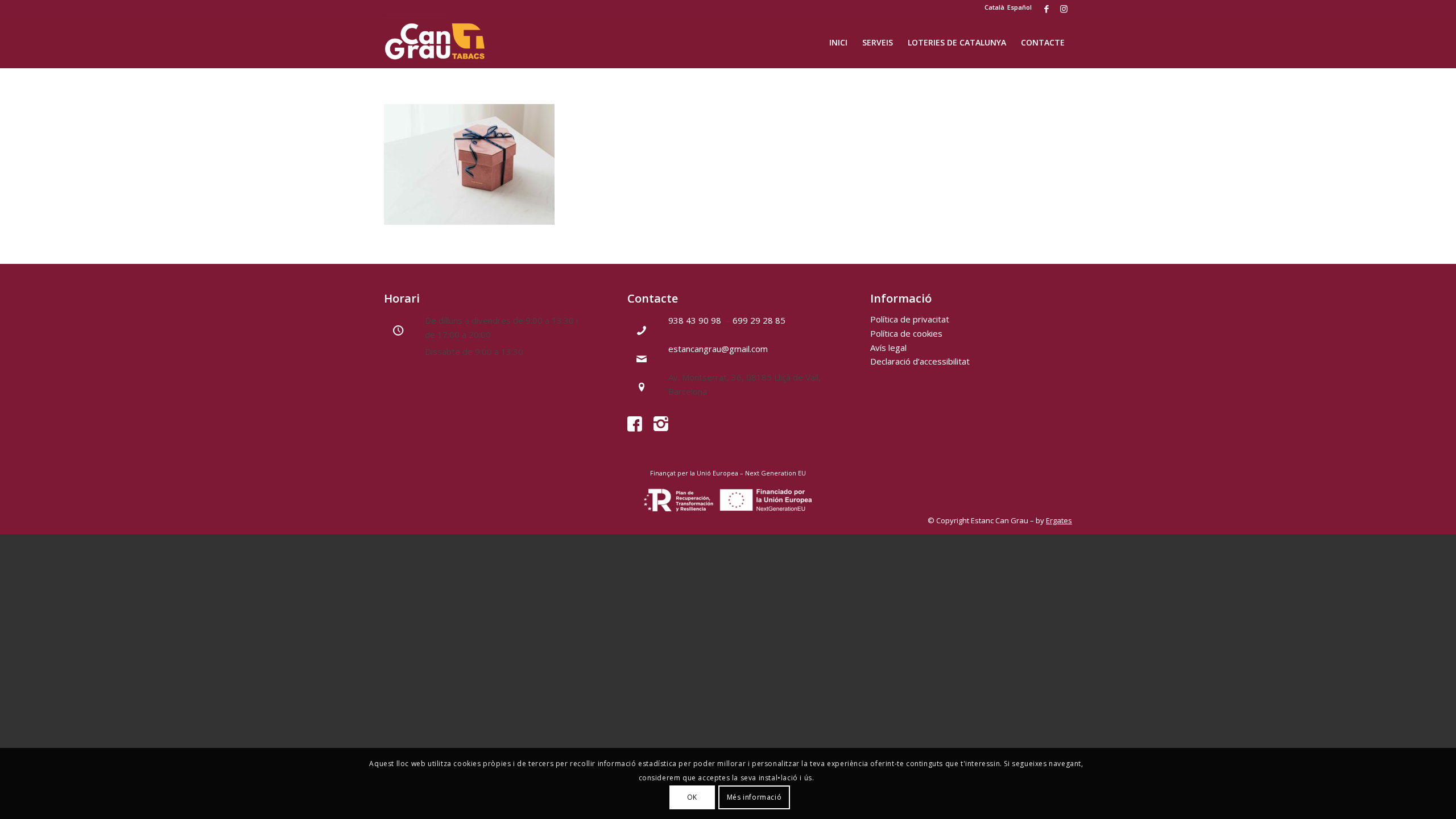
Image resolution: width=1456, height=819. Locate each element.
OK (692, 797)
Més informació (754, 797)
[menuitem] (838, 43)
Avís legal (888, 347)
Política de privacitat (909, 319)
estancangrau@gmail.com (718, 348)
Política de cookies (906, 333)
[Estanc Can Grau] (437, 43)
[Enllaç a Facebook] (1046, 8)
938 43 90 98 (695, 320)
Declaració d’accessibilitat (920, 361)
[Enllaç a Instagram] (1063, 8)
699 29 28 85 (759, 320)
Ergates (1059, 520)
